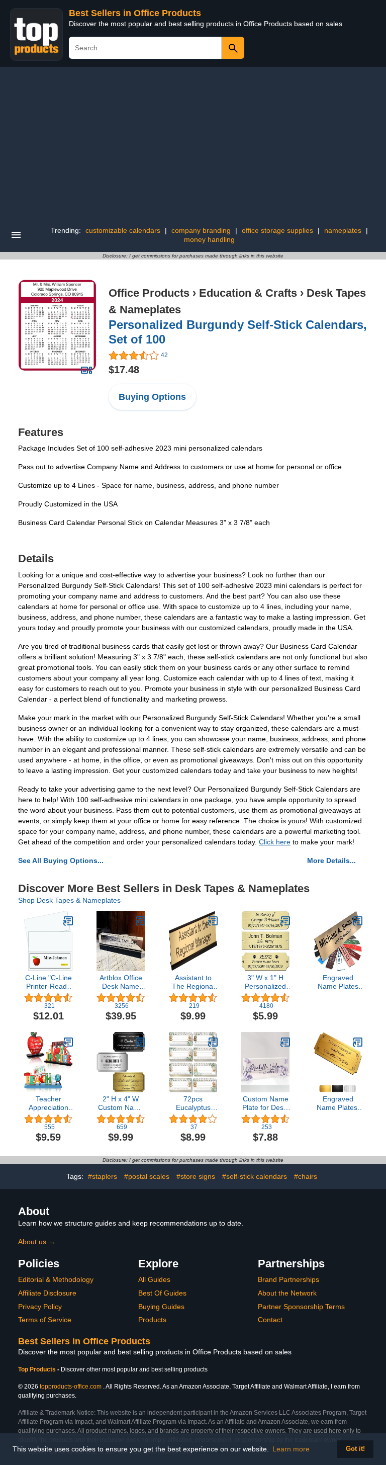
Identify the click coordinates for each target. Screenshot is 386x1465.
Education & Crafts (248, 293)
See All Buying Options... (61, 860)
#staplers (102, 1176)
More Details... (331, 860)
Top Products (37, 1369)
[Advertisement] (193, 142)
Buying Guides (161, 1307)
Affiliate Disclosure (47, 1293)
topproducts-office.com (71, 1386)
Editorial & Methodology (55, 1279)
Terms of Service (44, 1320)
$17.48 (124, 369)
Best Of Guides (162, 1293)
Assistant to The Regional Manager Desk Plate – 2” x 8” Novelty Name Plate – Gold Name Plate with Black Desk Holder (193, 982)
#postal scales (146, 1176)
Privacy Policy (40, 1307)
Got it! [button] (355, 1448)
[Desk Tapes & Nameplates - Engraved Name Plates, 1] (358, 1042)
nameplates (342, 230)
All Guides (154, 1279)
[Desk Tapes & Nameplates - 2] (141, 1042)
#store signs (195, 1176)
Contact (270, 1320)
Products (152, 1320)
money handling (209, 239)
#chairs (305, 1176)
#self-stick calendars (254, 1176)
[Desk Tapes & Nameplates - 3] (285, 921)
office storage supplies (277, 230)
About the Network (287, 1293)
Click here (275, 842)
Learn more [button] (291, 1449)
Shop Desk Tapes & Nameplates (69, 900)
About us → (36, 1242)
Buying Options (152, 397)
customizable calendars (122, 230)
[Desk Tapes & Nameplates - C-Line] (68, 921)
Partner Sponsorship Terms (301, 1307)
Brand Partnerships (288, 1279)
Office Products (149, 293)
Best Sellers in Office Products (135, 13)
